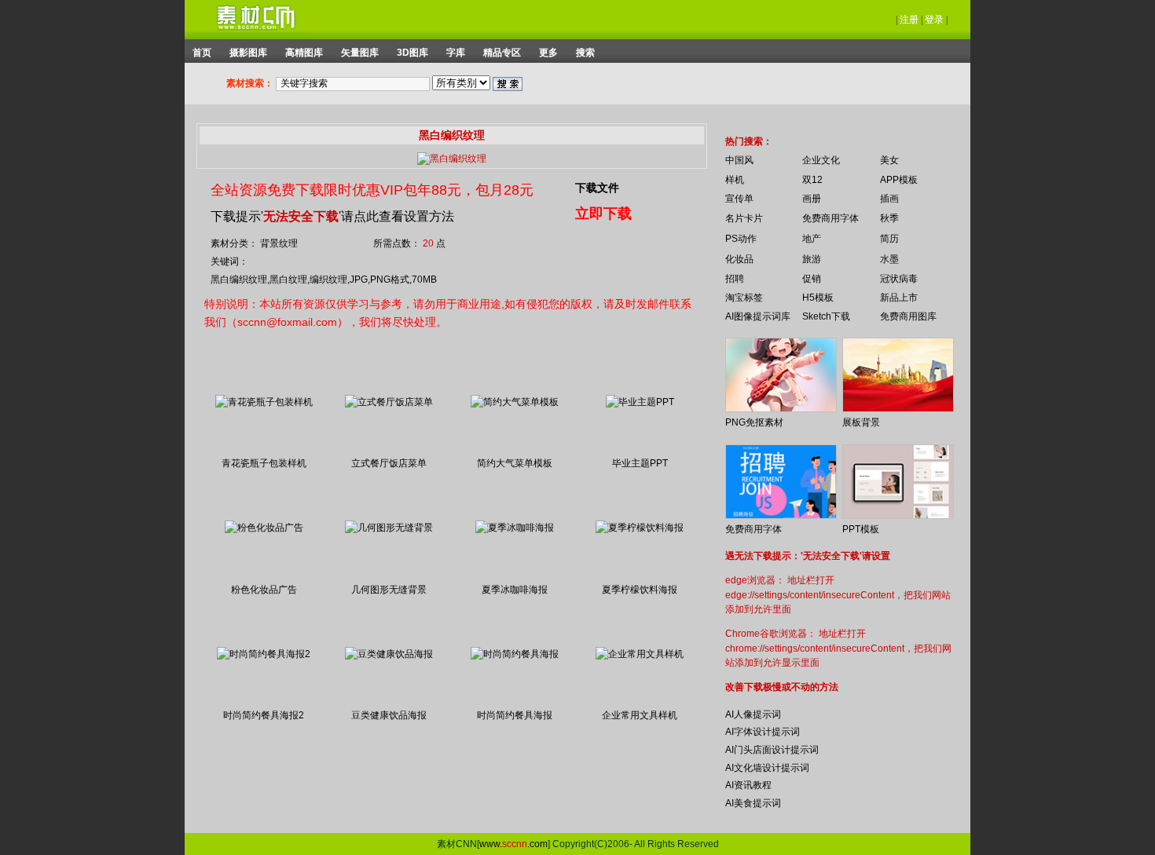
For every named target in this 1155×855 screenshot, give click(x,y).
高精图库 (304, 52)
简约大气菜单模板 (514, 463)
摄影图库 (248, 52)
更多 (548, 52)
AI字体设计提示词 (762, 731)
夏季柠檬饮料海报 (639, 589)
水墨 (889, 259)
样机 (734, 179)
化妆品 (739, 259)
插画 (889, 198)
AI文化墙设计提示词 (767, 767)
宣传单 (739, 198)
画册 (811, 198)
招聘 (734, 278)
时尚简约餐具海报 (514, 715)
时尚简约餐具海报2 (263, 715)
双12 (812, 179)
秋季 (889, 218)
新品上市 (899, 297)
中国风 (739, 160)
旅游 (811, 259)
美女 (889, 160)
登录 (934, 19)
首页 (201, 52)
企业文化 (821, 160)
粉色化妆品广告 (264, 589)
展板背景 (861, 422)
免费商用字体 (830, 218)
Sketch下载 (826, 316)
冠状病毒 (899, 278)
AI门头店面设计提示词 (772, 749)
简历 (889, 238)
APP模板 (899, 179)
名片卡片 (744, 218)
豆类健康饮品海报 (389, 715)
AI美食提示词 (753, 803)
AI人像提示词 (753, 714)
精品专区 (502, 52)
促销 (811, 278)
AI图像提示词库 (757, 316)
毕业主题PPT (640, 463)
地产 (811, 238)
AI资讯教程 (748, 785)
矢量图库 (360, 52)
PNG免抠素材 (754, 422)
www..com (513, 844)
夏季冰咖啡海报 (515, 589)
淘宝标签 (744, 297)
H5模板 (818, 297)
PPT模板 (860, 529)
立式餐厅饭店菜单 (389, 463)
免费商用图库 (908, 316)
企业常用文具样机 (639, 715)
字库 (455, 52)
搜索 (585, 52)
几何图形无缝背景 (389, 589)
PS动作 (741, 238)
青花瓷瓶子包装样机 (264, 463)
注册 (909, 19)
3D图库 (412, 52)
